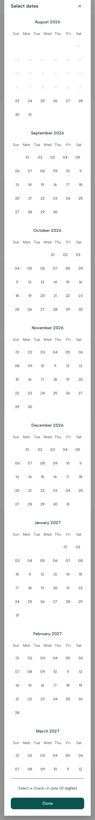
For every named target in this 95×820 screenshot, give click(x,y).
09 (17, 73)
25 (42, 101)
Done (47, 803)
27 (68, 101)
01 (78, 46)
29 (42, 212)
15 (42, 184)
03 (30, 60)
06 (68, 60)
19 (55, 87)
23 (17, 101)
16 (17, 87)
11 (42, 73)
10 (30, 73)
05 (55, 60)
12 (55, 73)
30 (17, 114)
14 (80, 73)
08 (42, 171)
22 (42, 198)
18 (42, 87)
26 (55, 101)
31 (29, 114)
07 (80, 60)
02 (17, 60)
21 (80, 87)
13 (67, 73)
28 (80, 101)
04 (42, 60)
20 (68, 87)
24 (30, 101)
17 (29, 87)
